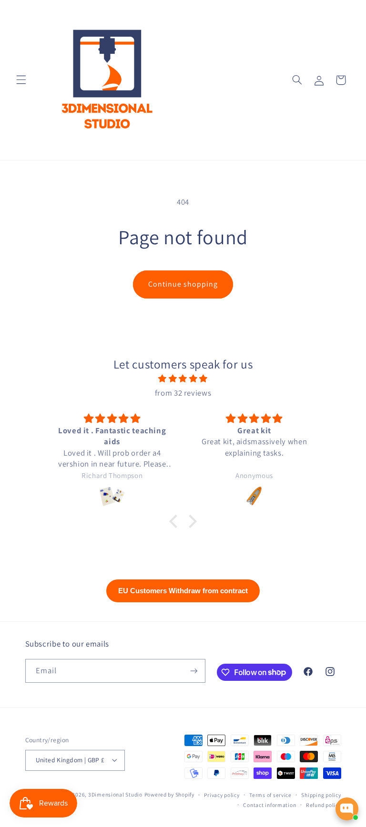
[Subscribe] (193, 670)
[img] (183, 379)
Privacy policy (221, 794)
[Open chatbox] (347, 808)
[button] (21, 80)
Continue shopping (183, 284)
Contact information (269, 804)
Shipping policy (321, 794)
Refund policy (323, 804)
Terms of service (270, 794)
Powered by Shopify (169, 794)
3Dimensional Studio (115, 794)
